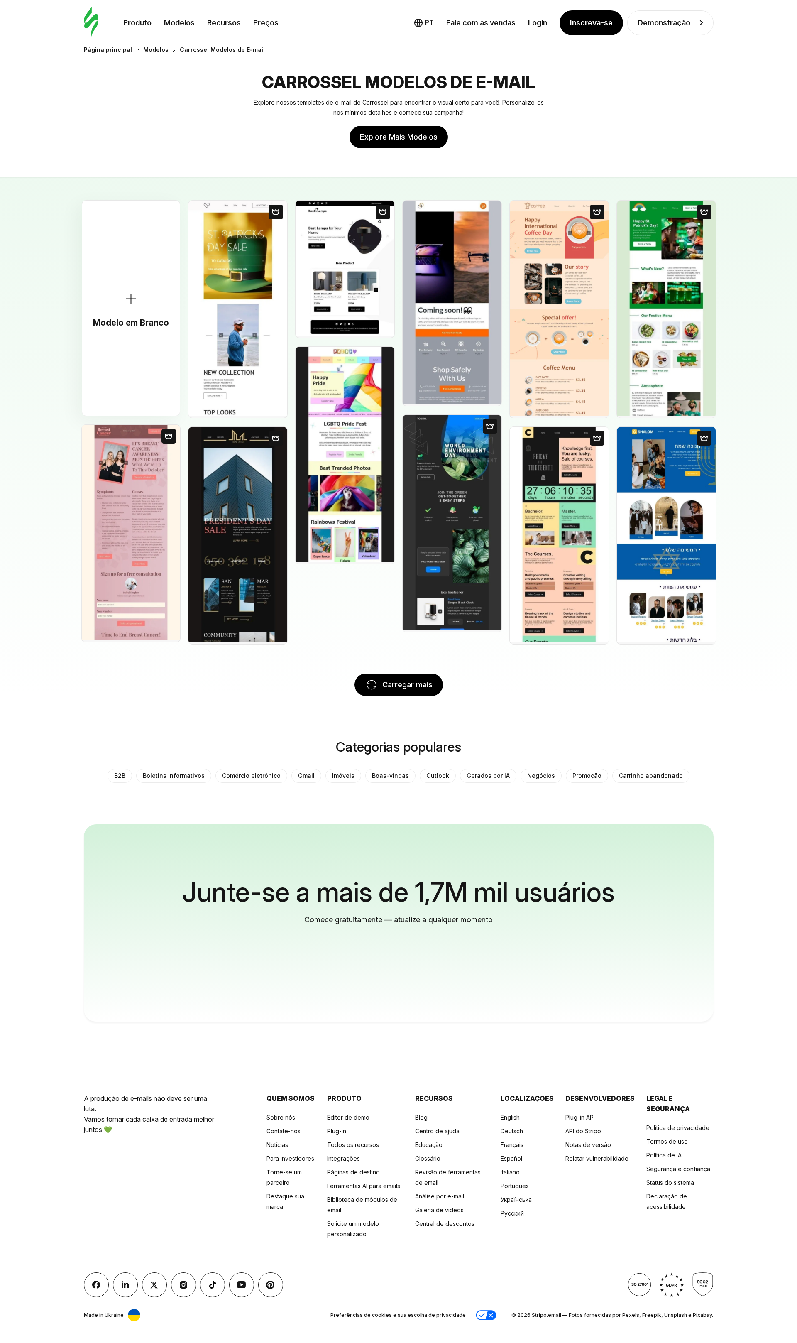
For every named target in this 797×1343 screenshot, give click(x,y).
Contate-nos (283, 1131)
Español (511, 1158)
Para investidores (290, 1158)
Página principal (108, 49)
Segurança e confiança (678, 1168)
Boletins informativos (174, 775)
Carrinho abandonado (651, 775)
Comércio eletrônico (251, 775)
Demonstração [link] (664, 22)
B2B (119, 775)
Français (512, 1144)
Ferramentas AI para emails (363, 1185)
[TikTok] (212, 1284)
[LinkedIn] (125, 1284)
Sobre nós (280, 1117)
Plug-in (336, 1131)
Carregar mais (407, 684)
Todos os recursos (353, 1144)
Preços (266, 22)
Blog (421, 1117)
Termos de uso (667, 1141)
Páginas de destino (353, 1172)
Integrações (343, 1158)
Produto (137, 22)
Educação (429, 1144)
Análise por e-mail (439, 1196)
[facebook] (96, 1284)
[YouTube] (241, 1284)
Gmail (306, 775)
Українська (516, 1199)
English (510, 1117)
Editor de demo (348, 1117)
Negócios (541, 775)
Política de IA (664, 1155)
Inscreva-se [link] (591, 22)
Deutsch (512, 1131)
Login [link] (537, 22)
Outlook (437, 775)
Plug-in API (580, 1117)
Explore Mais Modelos (399, 136)
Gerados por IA (488, 775)
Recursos (224, 22)
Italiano (510, 1172)
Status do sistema (670, 1182)
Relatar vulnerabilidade (596, 1158)
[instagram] (183, 1284)
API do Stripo (583, 1131)
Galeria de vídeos (439, 1209)
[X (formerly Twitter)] (154, 1284)
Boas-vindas (390, 775)
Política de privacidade (677, 1127)
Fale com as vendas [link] (481, 22)
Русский (512, 1213)
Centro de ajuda (437, 1131)
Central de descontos (444, 1223)
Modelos (179, 22)
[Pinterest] (270, 1284)
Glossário (427, 1158)
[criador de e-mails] (91, 22)
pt (429, 22)
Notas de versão (588, 1144)
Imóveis (343, 775)
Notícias (277, 1144)
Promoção (586, 775)
